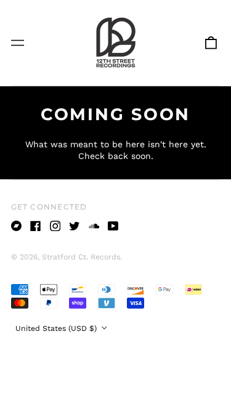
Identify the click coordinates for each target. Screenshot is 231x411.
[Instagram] (55, 226)
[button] (211, 42)
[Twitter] (74, 226)
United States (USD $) (57, 328)
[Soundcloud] (94, 226)
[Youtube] (113, 226)
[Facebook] (35, 226)
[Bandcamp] (16, 226)
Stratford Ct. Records (81, 257)
